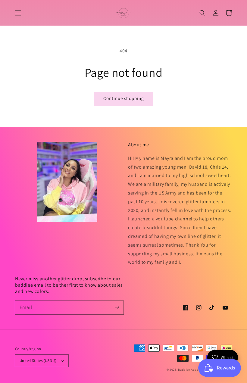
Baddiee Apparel (190, 370)
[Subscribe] (117, 307)
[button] (18, 13)
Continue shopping (123, 98)
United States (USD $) (38, 360)
